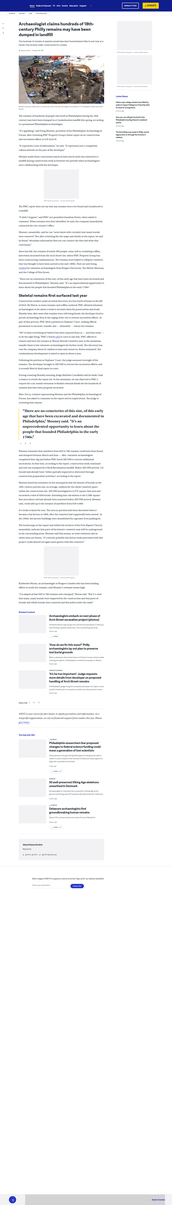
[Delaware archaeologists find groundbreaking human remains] (32, 816)
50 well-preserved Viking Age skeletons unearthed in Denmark (74, 784)
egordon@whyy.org (49, 854)
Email (30, 443)
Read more (27, 849)
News (32, 5)
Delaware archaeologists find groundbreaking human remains (69, 810)
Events (65, 5)
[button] (12, 1199)
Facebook (20, 443)
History (22, 13)
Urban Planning (56, 670)
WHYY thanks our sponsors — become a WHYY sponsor (59, 201)
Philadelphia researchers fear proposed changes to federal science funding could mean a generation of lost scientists (75, 746)
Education (73, 5)
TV (54, 5)
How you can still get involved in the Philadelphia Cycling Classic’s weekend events (131, 120)
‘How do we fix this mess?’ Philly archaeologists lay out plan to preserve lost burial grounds (73, 648)
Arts (58, 5)
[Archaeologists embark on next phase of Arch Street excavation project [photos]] (32, 628)
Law (30, 13)
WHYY (15, 6)
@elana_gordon (31, 854)
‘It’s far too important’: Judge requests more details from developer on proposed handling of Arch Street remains (75, 677)
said (57, 336)
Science (12, 13)
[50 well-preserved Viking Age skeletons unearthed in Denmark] (32, 789)
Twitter (25, 443)
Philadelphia (41, 13)
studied (23, 268)
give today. (24, 722)
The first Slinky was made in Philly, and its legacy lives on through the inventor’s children (132, 135)
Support (83, 5)
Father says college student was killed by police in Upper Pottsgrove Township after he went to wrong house (133, 105)
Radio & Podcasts (43, 5)
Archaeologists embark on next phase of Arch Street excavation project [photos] (74, 617)
